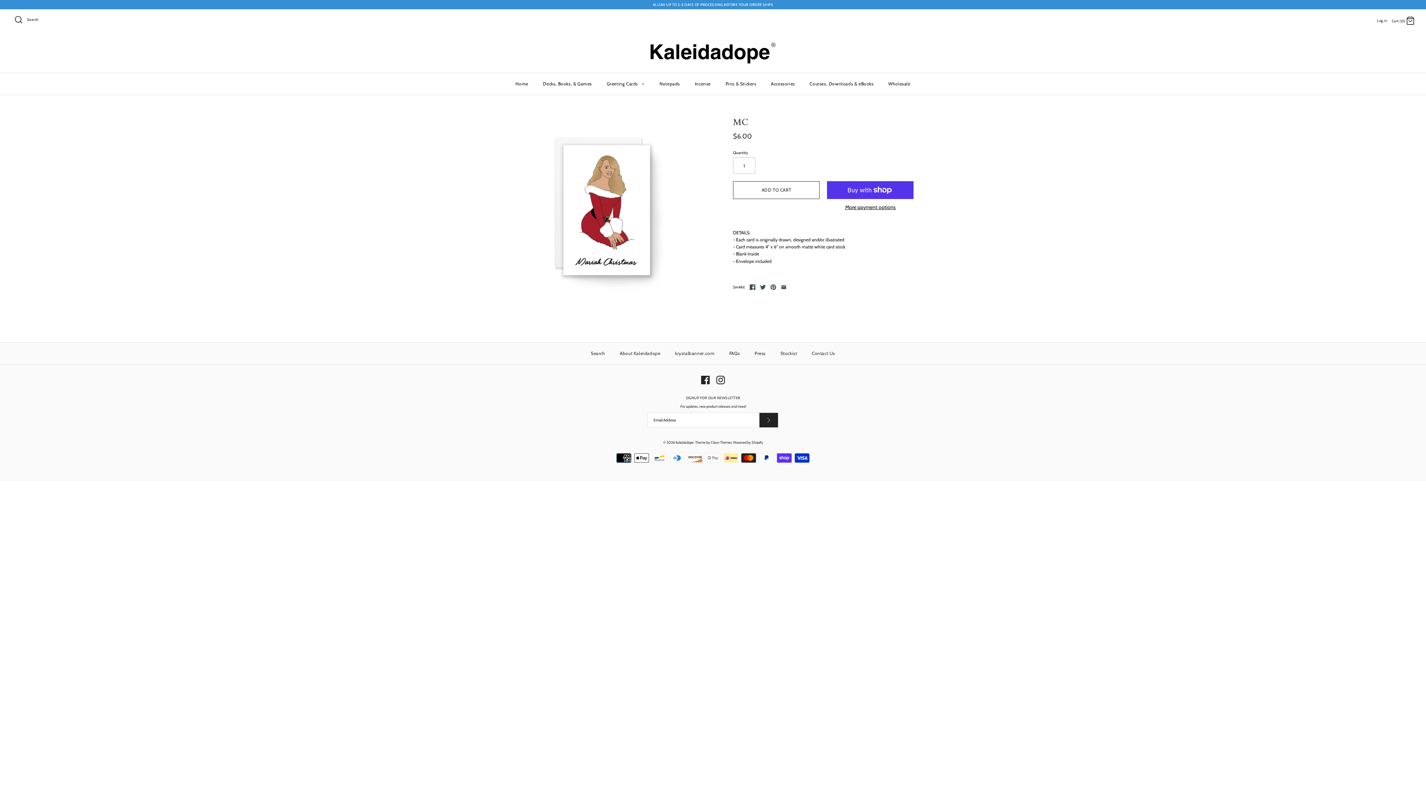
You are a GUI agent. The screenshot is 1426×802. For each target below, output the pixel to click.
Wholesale (899, 84)
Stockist (789, 353)
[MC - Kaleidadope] (602, 207)
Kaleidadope (684, 442)
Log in (1382, 21)
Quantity (740, 152)
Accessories (783, 84)
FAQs (734, 353)
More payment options (870, 207)
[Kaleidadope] (713, 44)
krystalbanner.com (694, 353)
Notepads (670, 84)
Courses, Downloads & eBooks (841, 84)
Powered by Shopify (748, 442)
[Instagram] (720, 380)
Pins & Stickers (741, 84)
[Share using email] (784, 287)
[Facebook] (705, 380)
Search (598, 353)
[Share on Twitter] (763, 287)
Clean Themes (721, 442)
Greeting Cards (625, 84)
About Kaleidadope (640, 353)
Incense (703, 84)
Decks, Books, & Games (567, 84)
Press (760, 353)
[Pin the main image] (773, 287)
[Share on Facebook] (752, 287)
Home (521, 84)
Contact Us (823, 353)
